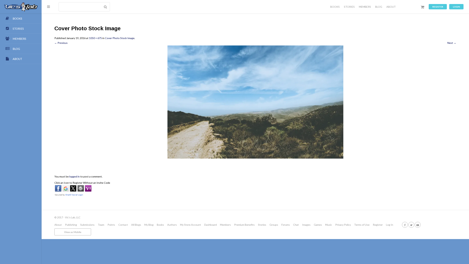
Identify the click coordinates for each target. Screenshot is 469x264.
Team (101, 224)
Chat (296, 224)
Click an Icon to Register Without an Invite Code (82, 182)
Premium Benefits (244, 224)
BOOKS (335, 6)
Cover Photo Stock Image (119, 38)
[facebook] (405, 224)
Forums (285, 224)
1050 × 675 (95, 38)
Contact (123, 224)
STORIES (349, 6)
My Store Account (190, 224)
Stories (262, 224)
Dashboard (210, 224)
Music (328, 224)
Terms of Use (362, 224)
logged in (74, 176)
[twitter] (411, 224)
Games (318, 224)
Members (225, 224)
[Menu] (48, 7)
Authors (172, 224)
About (58, 224)
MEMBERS (365, 6)
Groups (273, 224)
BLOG (378, 6)
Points (111, 224)
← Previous (61, 42)
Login (456, 6)
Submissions (87, 224)
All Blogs (136, 224)
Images (306, 224)
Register (437, 6)
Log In (389, 224)
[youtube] (418, 224)
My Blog (149, 224)
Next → (451, 42)
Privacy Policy (343, 224)
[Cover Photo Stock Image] (255, 102)
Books (160, 224)
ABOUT (391, 6)
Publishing (71, 224)
